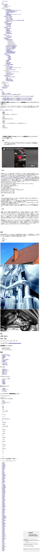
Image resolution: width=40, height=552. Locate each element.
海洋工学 (3, 381)
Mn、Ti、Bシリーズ (11, 44)
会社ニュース (6, 84)
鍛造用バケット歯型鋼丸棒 (11, 46)
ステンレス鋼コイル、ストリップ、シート (13, 67)
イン (3, 456)
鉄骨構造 (5, 27)
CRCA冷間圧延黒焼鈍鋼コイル (11, 11)
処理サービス (4, 369)
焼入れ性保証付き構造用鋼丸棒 (11, 45)
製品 (3, 8)
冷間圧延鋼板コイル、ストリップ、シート (13, 10)
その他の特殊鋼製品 (9, 64)
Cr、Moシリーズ (11, 41)
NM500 (9, 58)
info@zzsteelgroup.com (15, 343)
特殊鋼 (3, 361)
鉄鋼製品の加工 (7, 75)
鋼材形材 (5, 22)
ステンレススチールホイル (11, 69)
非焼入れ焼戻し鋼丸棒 (10, 48)
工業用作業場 (8, 28)
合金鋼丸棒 (6, 38)
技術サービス (4, 372)
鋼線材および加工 (9, 79)
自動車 (3, 380)
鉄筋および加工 (9, 78)
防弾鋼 (7, 61)
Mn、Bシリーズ (11, 42)
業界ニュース (6, 85)
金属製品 (3, 383)
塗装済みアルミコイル (10, 73)
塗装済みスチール (9, 21)
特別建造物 (8, 32)
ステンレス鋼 (6, 65)
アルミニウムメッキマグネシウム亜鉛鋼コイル (10, 177)
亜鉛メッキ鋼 (8, 17)
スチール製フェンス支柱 (10, 76)
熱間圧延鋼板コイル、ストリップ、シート (13, 14)
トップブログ (4, 391)
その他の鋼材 (8, 26)
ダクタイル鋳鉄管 (7, 37)
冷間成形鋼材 (8, 24)
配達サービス (4, 373)
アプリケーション (5, 82)
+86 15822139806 (5, 426)
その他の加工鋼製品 (9, 80)
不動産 (3, 379)
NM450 (9, 57)
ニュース (3, 83)
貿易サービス (4, 371)
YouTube (3, 441)
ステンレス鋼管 (9, 68)
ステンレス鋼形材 (9, 66)
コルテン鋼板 (8, 62)
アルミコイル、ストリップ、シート (12, 71)
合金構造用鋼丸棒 (9, 39)
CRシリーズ (10, 40)
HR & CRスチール (7, 9)
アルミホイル (8, 72)
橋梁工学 (7, 29)
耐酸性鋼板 (8, 63)
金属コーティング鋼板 (8, 16)
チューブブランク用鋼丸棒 (11, 47)
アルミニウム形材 (9, 74)
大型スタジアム (9, 31)
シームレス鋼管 (9, 36)
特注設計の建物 (9, 33)
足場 (7, 77)
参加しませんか (5, 86)
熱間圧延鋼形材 (9, 23)
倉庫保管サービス (5, 370)
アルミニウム (6, 70)
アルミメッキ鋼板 (9, 19)
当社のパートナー (7, 6)
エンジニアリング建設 (6, 378)
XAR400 (9, 59)
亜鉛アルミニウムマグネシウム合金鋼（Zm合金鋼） (15, 20)
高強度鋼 (7, 60)
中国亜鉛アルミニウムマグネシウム (26, 177)
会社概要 (3, 388)
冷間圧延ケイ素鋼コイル (10, 12)
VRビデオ (6, 7)
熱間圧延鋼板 (8, 15)
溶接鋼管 (7, 35)
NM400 (9, 56)
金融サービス (4, 374)
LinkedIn (3, 433)
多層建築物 (8, 30)
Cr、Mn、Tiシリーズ (11, 43)
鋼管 (5, 34)
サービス (3, 81)
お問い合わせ (4, 87)
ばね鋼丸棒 (8, 49)
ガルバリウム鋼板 (9, 18)
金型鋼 (7, 13)
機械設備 (3, 382)
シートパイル (8, 25)
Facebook (3, 448)
